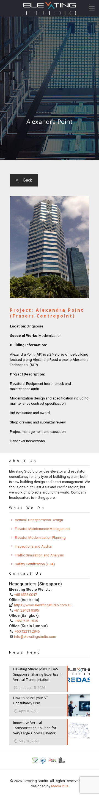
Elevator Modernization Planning (40, 537)
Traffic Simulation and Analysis (39, 555)
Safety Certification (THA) (35, 564)
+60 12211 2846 (27, 631)
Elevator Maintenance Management (42, 529)
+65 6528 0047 (25, 595)
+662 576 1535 (26, 621)
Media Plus (59, 786)
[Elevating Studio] (49, 8)
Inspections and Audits (33, 546)
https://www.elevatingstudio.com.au (43, 605)
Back (27, 180)
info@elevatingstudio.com (35, 637)
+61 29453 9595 (26, 610)
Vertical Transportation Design (39, 520)
